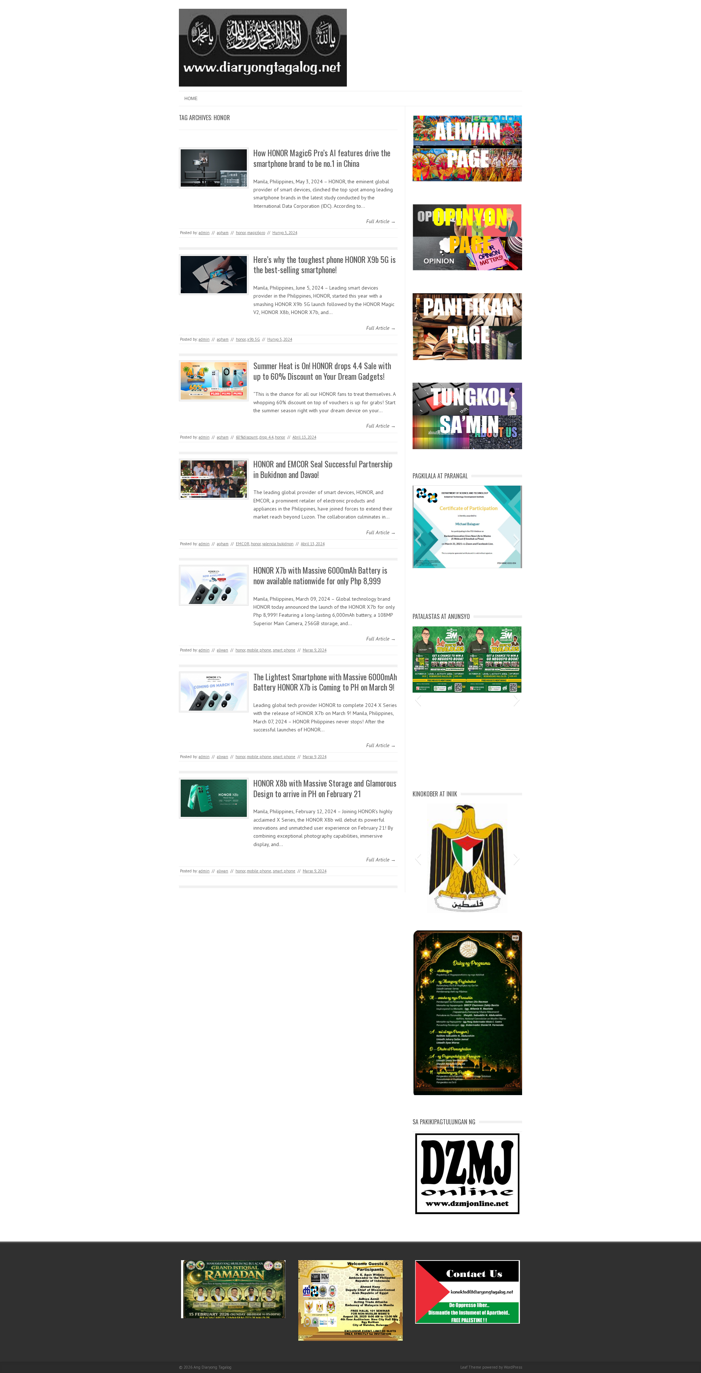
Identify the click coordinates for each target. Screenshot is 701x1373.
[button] (417, 540)
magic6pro (256, 232)
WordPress (513, 1367)
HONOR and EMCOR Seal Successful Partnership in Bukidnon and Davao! (322, 469)
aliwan (222, 650)
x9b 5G (253, 339)
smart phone (284, 650)
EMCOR (242, 543)
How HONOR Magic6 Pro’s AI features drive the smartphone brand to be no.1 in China (321, 158)
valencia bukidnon (278, 543)
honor (241, 232)
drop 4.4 (266, 437)
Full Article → (381, 221)
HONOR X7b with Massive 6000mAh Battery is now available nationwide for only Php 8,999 (320, 575)
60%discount (247, 437)
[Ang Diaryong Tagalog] (263, 84)
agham (223, 232)
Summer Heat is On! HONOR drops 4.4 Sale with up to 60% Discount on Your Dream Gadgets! (322, 371)
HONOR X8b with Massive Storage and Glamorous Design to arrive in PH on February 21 (325, 788)
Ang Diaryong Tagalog (212, 1367)
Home (191, 98)
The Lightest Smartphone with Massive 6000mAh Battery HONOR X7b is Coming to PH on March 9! (325, 682)
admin (204, 232)
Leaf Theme (470, 1367)
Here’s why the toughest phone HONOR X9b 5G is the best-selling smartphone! (324, 264)
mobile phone (259, 650)
